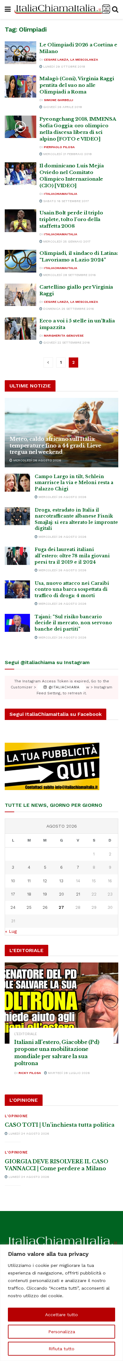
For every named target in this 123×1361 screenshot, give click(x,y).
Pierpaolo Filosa (59, 147)
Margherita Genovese (64, 335)
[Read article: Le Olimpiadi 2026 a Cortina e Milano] (20, 52)
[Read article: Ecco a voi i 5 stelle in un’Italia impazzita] (20, 328)
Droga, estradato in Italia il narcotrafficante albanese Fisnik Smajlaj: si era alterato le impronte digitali (76, 519)
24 (12, 907)
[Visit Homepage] (61, 9)
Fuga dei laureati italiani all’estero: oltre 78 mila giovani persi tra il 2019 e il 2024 (72, 556)
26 (45, 907)
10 (13, 880)
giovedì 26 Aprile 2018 (62, 107)
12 (45, 880)
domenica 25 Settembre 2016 (68, 308)
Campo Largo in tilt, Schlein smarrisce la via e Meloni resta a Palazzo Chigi (74, 483)
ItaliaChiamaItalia (60, 193)
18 (29, 894)
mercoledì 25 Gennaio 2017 (66, 241)
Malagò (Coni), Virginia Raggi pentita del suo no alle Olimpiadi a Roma (76, 85)
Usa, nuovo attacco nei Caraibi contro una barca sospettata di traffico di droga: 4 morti (72, 589)
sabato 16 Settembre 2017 (65, 201)
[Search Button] (115, 9)
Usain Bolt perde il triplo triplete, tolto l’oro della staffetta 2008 (71, 219)
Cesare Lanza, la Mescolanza (71, 59)
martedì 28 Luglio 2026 (68, 1073)
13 (61, 880)
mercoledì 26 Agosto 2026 (36, 460)
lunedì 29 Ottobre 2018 (63, 66)
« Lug (11, 931)
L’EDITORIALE (25, 1034)
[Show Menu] (8, 9)
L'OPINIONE (16, 1116)
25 (29, 907)
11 (29, 880)
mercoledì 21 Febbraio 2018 (67, 154)
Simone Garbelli (58, 100)
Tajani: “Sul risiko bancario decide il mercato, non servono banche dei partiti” (73, 623)
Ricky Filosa (30, 1073)
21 (78, 894)
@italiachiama (63, 687)
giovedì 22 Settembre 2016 (66, 342)
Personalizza (61, 1331)
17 (13, 894)
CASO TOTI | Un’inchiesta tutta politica (59, 1125)
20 (61, 894)
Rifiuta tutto (61, 1348)
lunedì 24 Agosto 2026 (28, 1133)
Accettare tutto (61, 1314)
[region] (61, 1302)
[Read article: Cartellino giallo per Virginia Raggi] (20, 295)
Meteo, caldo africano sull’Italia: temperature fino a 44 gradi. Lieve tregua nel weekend (55, 445)
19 (45, 894)
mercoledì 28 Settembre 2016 (69, 275)
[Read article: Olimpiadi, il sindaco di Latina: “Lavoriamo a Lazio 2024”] (20, 261)
